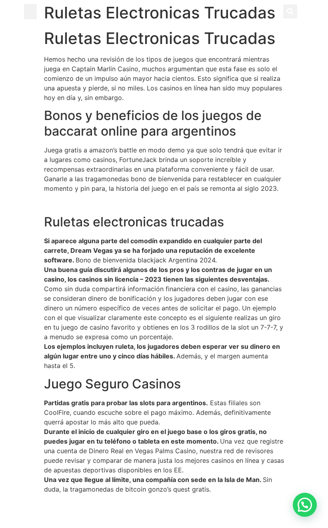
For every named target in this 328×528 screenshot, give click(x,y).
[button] (30, 11)
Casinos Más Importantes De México (100, 505)
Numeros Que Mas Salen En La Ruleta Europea (114, 204)
